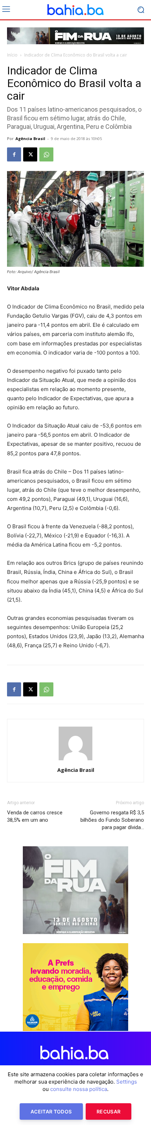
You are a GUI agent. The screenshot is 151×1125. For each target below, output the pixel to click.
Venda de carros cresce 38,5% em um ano (35, 816)
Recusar (108, 1111)
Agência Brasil (30, 138)
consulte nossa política (78, 1089)
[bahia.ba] (75, 9)
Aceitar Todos (51, 1111)
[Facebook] (14, 154)
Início (12, 55)
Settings (126, 1081)
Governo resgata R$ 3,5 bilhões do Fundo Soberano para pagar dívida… (112, 819)
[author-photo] (75, 760)
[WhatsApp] (46, 154)
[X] (30, 154)
